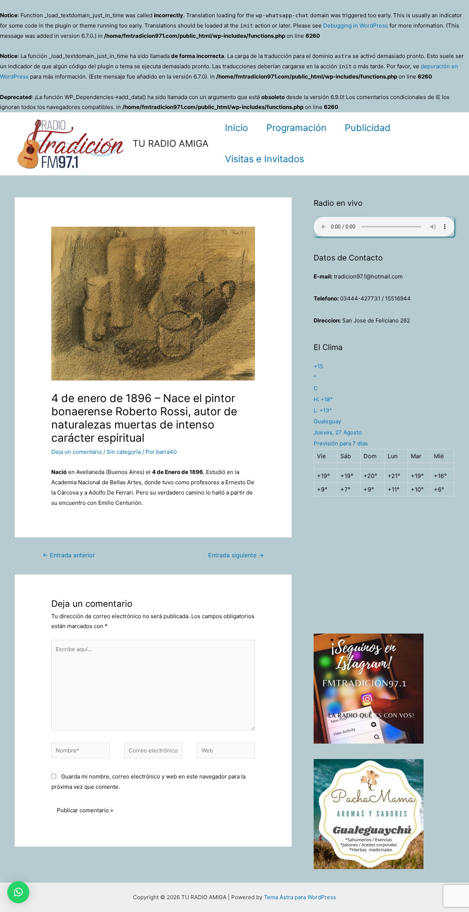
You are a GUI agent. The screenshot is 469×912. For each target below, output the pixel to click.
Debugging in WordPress (355, 25)
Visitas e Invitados (264, 158)
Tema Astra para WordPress (300, 897)
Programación (296, 127)
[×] (18, 892)
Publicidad (368, 127)
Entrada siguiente (236, 555)
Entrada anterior (69, 555)
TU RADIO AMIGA (170, 143)
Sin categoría (124, 451)
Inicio (236, 127)
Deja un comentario (76, 451)
